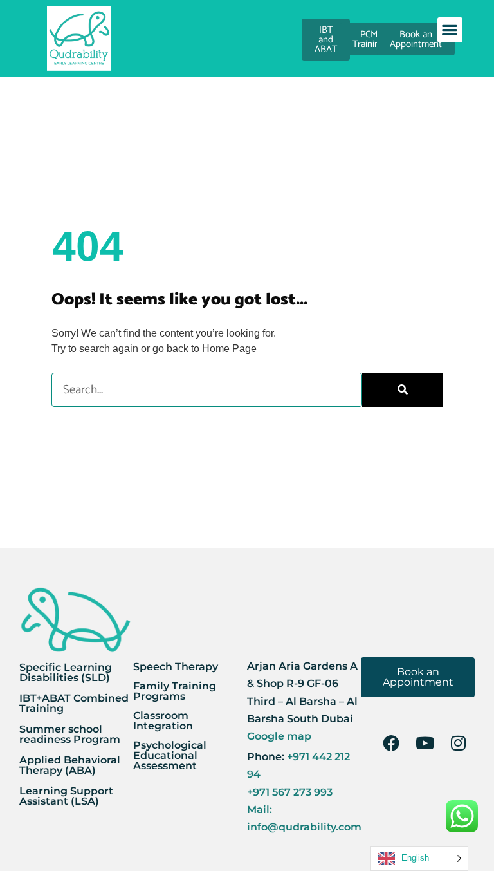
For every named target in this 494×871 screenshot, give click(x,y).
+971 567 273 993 (290, 792)
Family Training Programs (174, 691)
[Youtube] (424, 743)
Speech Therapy (175, 666)
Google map (279, 736)
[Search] (402, 390)
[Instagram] (458, 743)
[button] (449, 29)
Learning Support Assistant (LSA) (66, 796)
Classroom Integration (163, 720)
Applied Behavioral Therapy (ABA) (69, 765)
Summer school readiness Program (69, 734)
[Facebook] (391, 743)
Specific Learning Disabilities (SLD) (65, 672)
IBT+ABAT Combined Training (74, 703)
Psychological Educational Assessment (169, 755)
